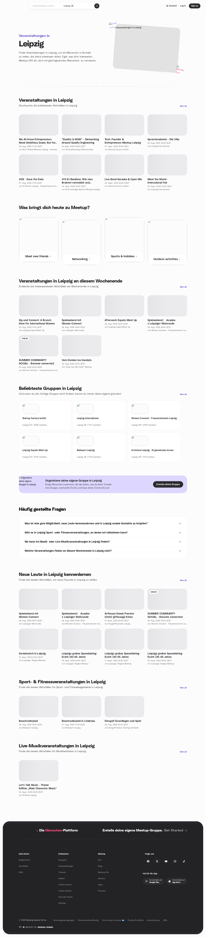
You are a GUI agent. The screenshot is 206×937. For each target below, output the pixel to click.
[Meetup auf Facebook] (148, 861)
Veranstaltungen (65, 866)
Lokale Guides (65, 891)
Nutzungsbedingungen (64, 920)
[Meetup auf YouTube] (166, 861)
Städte (61, 879)
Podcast (102, 891)
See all (183, 106)
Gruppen (62, 860)
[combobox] (78, 5)
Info (99, 860)
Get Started (173, 830)
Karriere (101, 879)
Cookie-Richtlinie (135, 920)
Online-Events (64, 885)
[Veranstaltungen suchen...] (96, 5)
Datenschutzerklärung (88, 920)
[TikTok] (184, 861)
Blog (100, 866)
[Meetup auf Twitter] (157, 861)
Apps (100, 885)
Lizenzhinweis (153, 920)
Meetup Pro (103, 872)
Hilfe (21, 872)
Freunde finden (65, 897)
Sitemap (62, 903)
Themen (62, 872)
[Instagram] (175, 861)
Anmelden (23, 866)
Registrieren (24, 860)
